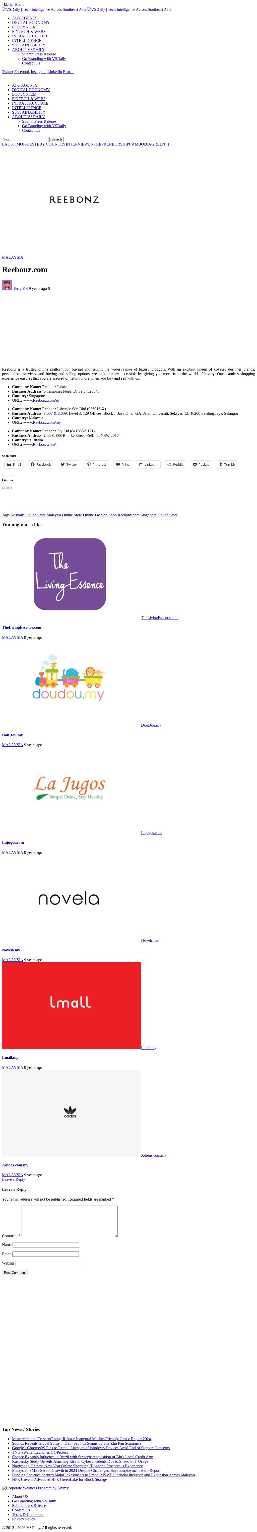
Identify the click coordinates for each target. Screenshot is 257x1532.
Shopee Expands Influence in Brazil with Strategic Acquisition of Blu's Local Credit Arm (82, 1457)
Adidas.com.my (153, 1155)
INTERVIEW (77, 144)
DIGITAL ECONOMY (31, 22)
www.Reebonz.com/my (42, 422)
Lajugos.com (151, 832)
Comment (11, 1236)
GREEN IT (160, 144)
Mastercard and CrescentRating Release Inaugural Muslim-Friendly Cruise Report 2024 (81, 1439)
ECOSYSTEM (24, 27)
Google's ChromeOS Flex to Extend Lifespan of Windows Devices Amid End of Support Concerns (91, 1448)
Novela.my (150, 940)
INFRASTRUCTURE (30, 36)
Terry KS (21, 288)
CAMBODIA (140, 144)
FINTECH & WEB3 (28, 31)
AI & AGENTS (24, 18)
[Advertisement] (128, 328)
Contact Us (31, 63)
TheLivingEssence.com (159, 617)
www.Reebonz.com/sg (41, 400)
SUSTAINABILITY (28, 45)
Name (7, 1244)
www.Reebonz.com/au (41, 444)
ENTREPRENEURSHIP (108, 144)
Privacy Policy (23, 1519)
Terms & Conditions (28, 1514)
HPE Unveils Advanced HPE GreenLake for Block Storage (59, 1479)
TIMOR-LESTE (26, 144)
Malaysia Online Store (64, 515)
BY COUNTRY (52, 144)
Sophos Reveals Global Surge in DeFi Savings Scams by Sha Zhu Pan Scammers (76, 1443)
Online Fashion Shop (100, 515)
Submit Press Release (39, 54)
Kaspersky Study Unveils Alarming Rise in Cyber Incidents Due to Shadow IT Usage (80, 1461)
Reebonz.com (129, 515)
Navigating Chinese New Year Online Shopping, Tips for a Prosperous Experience (77, 1466)
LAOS (7, 144)
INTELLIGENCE (26, 40)
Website (8, 1263)
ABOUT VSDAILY (28, 49)
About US (20, 1496)
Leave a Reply (13, 1179)
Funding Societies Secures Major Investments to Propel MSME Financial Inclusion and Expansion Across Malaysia (103, 1475)
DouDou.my (151, 725)
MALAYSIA (12, 257)
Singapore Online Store (159, 515)
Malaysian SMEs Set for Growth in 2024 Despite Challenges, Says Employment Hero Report (86, 1470)
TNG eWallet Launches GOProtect (40, 1452)
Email (6, 1254)
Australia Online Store (28, 515)
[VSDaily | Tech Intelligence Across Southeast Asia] (86, 9)
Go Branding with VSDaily (44, 58)
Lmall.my (148, 1048)
